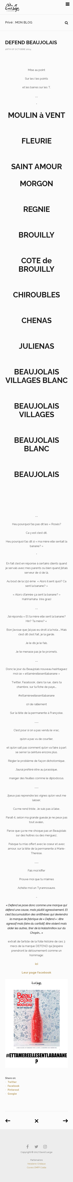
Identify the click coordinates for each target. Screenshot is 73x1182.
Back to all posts (36, 1119)
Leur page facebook (36, 972)
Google (12, 1094)
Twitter (12, 1082)
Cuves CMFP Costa (36, 1167)
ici (36, 964)
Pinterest (13, 1090)
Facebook (13, 1086)
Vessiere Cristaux (36, 1163)
